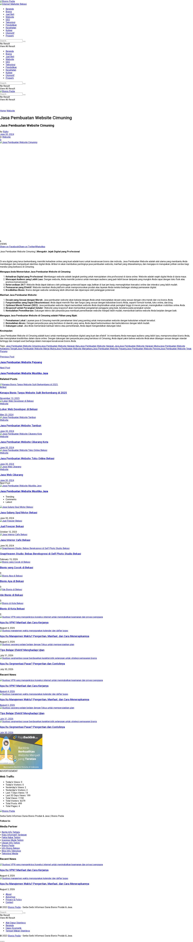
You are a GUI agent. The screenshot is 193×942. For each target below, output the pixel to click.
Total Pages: (12, 806)
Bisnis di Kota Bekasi (12, 608)
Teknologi (10, 22)
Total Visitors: (13, 800)
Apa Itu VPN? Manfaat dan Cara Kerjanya (24, 622)
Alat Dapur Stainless (16, 922)
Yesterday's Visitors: (16, 790)
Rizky (5, 131)
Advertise (10, 897)
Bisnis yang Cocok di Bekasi (16, 567)
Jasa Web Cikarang (11, 474)
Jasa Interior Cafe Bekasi (15, 540)
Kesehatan (11, 27)
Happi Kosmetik (13, 928)
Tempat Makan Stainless (18, 930)
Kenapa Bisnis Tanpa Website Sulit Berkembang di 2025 (33, 392)
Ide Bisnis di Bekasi (11, 595)
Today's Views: (13, 782)
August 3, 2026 (7, 705)
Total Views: (12, 798)
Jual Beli (10, 14)
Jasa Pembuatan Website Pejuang (110, 348)
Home (3, 110)
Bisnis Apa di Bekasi (12, 581)
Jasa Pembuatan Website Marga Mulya (36, 348)
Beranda (10, 9)
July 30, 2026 (6, 732)
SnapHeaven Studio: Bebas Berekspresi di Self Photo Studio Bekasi (40, 553)
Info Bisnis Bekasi (11, 848)
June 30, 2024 (7, 134)
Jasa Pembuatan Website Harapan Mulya (139, 346)
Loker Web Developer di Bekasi (18, 409)
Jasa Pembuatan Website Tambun (20, 425)
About (8, 894)
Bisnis (9, 11)
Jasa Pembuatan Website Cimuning (23, 346)
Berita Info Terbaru (11, 832)
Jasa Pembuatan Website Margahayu (74, 348)
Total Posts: (12, 803)
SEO (8, 19)
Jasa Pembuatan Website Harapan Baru (60, 346)
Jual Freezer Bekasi (12, 526)
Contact (9, 902)
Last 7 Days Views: (15, 792)
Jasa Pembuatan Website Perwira (143, 348)
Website (10, 17)
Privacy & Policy (14, 899)
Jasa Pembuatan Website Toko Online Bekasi (27, 458)
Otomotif (10, 33)
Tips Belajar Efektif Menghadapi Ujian (22, 650)
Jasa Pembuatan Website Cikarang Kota (24, 442)
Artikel (3, 387)
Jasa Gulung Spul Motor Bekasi (18, 512)
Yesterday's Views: (15, 787)
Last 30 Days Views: (16, 795)
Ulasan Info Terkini (11, 842)
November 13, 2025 (9, 398)
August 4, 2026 (7, 691)
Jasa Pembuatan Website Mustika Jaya (24, 491)
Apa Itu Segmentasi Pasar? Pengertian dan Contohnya (32, 663)
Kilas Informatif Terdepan (14, 834)
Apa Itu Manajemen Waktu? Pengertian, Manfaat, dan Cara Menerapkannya (44, 636)
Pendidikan (11, 25)
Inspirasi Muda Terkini (12, 840)
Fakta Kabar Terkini (11, 837)
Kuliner (9, 30)
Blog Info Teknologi (11, 851)
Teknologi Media (10, 853)
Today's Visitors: (14, 784)
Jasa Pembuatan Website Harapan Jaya (99, 346)
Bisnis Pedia (8, 845)
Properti (10, 35)
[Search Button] (24, 41)
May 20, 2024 (6, 414)
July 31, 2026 (6, 718)
